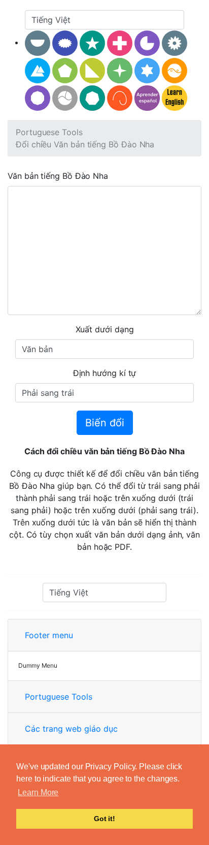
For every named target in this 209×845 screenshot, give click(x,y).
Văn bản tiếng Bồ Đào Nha (58, 176)
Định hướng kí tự (104, 373)
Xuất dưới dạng (105, 329)
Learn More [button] (38, 792)
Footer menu (49, 635)
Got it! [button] (104, 819)
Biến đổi (104, 423)
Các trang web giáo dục (71, 729)
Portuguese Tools (49, 132)
